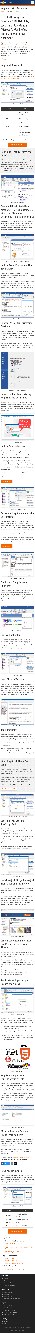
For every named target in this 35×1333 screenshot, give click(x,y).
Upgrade (6, 1294)
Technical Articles (9, 1310)
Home (2, 11)
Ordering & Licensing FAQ (12, 1299)
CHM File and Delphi (11, 1261)
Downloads (7, 1283)
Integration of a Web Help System (15, 1269)
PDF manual (28, 45)
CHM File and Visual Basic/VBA (14, 1263)
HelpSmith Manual (10, 1308)
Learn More (6, 481)
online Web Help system (16, 45)
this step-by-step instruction (20, 1157)
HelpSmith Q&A (9, 1314)
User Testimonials (9, 1285)
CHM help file (5, 45)
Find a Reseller (8, 1296)
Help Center (8, 1306)
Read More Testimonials (8, 789)
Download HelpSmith (17, 144)
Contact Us (7, 1321)
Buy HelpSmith (8, 1292)
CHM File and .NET (10, 1259)
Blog (5, 1323)
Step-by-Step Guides (10, 1312)
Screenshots (8, 1281)
